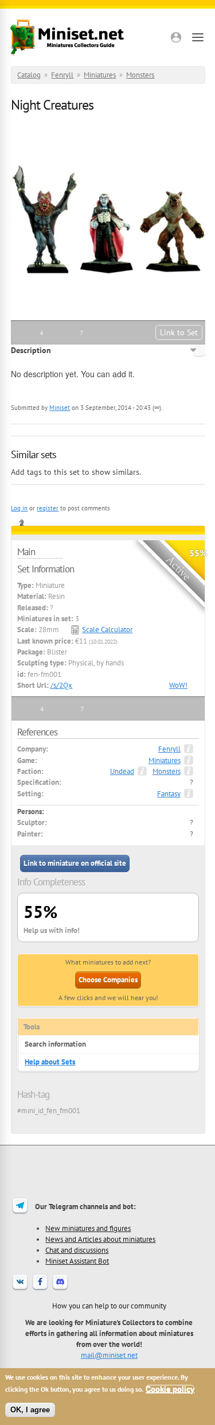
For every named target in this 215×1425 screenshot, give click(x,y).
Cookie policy (170, 1389)
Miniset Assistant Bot (77, 1260)
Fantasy (169, 794)
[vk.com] (20, 1289)
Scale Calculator (107, 629)
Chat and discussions (76, 1249)
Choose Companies (108, 980)
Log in (19, 508)
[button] (176, 37)
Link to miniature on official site (75, 863)
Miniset (59, 408)
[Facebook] (40, 1289)
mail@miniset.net (109, 1355)
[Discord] (60, 1289)
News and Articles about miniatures (100, 1239)
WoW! (178, 685)
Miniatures (100, 75)
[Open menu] (197, 37)
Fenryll (62, 75)
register (47, 508)
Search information (55, 1044)
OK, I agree (30, 1409)
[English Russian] (199, 350)
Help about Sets (50, 1062)
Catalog (29, 75)
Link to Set (179, 332)
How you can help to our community (109, 1305)
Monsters (140, 75)
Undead (122, 771)
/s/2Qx (61, 685)
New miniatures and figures (88, 1228)
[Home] (67, 37)
